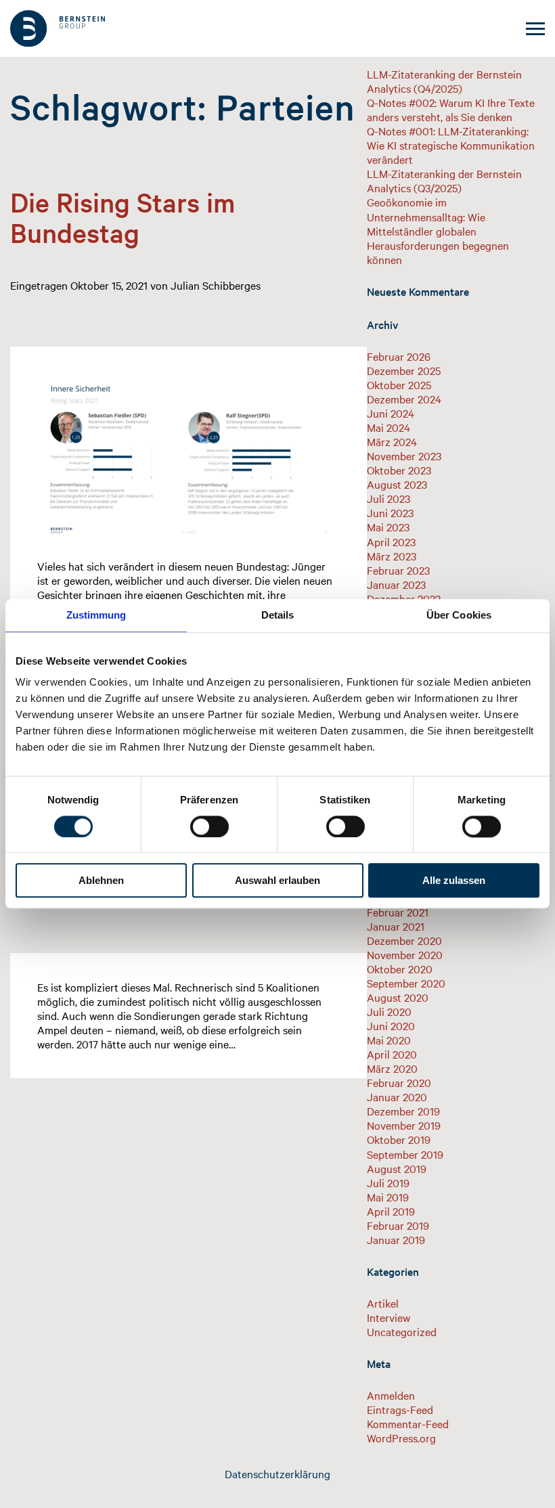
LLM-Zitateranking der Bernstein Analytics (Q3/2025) (444, 180)
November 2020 (405, 954)
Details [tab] (277, 615)
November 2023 (404, 455)
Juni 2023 (390, 512)
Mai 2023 (388, 526)
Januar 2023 (396, 584)
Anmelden (391, 1395)
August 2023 (397, 483)
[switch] (209, 826)
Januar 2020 (397, 1096)
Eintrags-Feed (400, 1409)
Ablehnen (101, 881)
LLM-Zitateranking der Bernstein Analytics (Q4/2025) (444, 80)
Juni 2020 (391, 1025)
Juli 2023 (388, 498)
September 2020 (406, 982)
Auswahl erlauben (277, 881)
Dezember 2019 (403, 1110)
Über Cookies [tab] (458, 615)
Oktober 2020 (399, 968)
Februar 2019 (398, 1225)
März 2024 (392, 441)
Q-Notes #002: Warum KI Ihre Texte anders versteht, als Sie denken (451, 109)
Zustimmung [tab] (96, 615)
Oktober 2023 (399, 469)
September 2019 (405, 1154)
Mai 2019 (388, 1196)
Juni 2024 (390, 412)
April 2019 (391, 1210)
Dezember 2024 (404, 398)
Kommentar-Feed (408, 1423)
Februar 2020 (399, 1082)
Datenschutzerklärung (277, 1473)
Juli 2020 (389, 1011)
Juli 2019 (388, 1182)
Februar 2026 (398, 356)
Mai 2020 (389, 1039)
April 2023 (391, 541)
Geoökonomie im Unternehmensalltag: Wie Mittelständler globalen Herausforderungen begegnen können (438, 230)
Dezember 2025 (404, 370)
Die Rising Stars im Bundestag (122, 217)
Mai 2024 (388, 427)
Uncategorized (402, 1331)
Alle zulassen (453, 881)
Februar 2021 (397, 911)
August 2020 (397, 997)
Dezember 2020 (404, 940)
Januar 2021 (395, 925)
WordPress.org (401, 1437)
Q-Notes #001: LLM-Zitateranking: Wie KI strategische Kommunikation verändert (451, 145)
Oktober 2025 (399, 384)
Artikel (383, 1302)
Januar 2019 (396, 1239)
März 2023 (391, 555)
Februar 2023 (398, 569)
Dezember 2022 (404, 598)
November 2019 (404, 1124)
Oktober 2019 (398, 1139)
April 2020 (392, 1053)
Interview (388, 1317)
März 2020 (392, 1068)
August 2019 (396, 1168)
